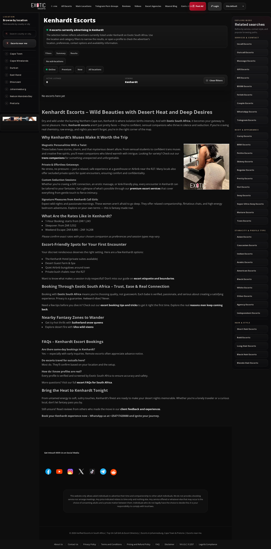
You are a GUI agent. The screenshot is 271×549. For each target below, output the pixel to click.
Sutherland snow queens (87, 322)
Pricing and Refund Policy (138, 544)
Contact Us (186, 6)
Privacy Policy (89, 544)
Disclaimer (169, 544)
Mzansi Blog (171, 6)
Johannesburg (18, 89)
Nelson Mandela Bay (21, 96)
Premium (66, 69)
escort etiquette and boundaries (154, 278)
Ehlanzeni (15, 82)
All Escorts (66, 6)
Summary (61, 53)
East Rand (15, 75)
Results (74, 53)
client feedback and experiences (140, 409)
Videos (138, 6)
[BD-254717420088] (19, 120)
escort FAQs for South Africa (94, 382)
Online (52, 69)
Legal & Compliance (208, 544)
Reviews (126, 6)
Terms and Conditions (111, 544)
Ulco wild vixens (83, 327)
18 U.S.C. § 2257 (186, 544)
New (80, 69)
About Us (58, 544)
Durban (14, 67)
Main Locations (83, 6)
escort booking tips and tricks (119, 305)
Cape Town (16, 53)
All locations (95, 69)
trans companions (53, 158)
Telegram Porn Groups (106, 6)
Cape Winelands (19, 60)
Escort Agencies (153, 6)
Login (216, 6)
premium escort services (145, 188)
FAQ (157, 544)
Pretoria (14, 103)
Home (54, 6)
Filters (48, 53)
